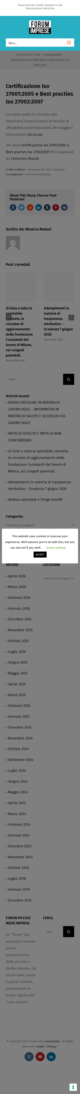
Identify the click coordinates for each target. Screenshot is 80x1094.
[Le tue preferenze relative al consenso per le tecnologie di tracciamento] (73, 1087)
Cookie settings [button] (56, 547)
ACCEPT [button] (40, 554)
